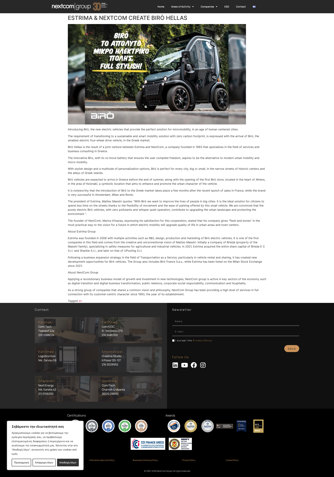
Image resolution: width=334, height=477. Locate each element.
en (80, 301)
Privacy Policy (188, 460)
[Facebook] (194, 365)
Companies (207, 6)
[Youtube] (184, 365)
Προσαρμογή (21, 462)
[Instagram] (203, 365)
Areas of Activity (180, 6)
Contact (241, 6)
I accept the (194, 340)
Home (160, 6)
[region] (45, 445)
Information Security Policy (102, 460)
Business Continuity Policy (145, 460)
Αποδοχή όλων (67, 462)
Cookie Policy (232, 460)
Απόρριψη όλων (44, 462)
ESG (226, 6)
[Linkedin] (175, 365)
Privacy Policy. (203, 340)
